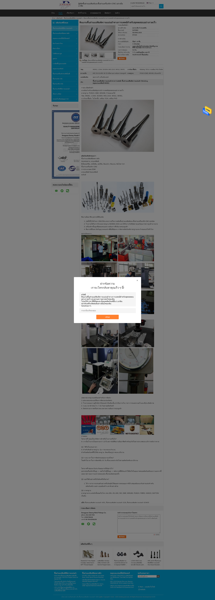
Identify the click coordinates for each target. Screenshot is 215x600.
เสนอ (107, 317)
